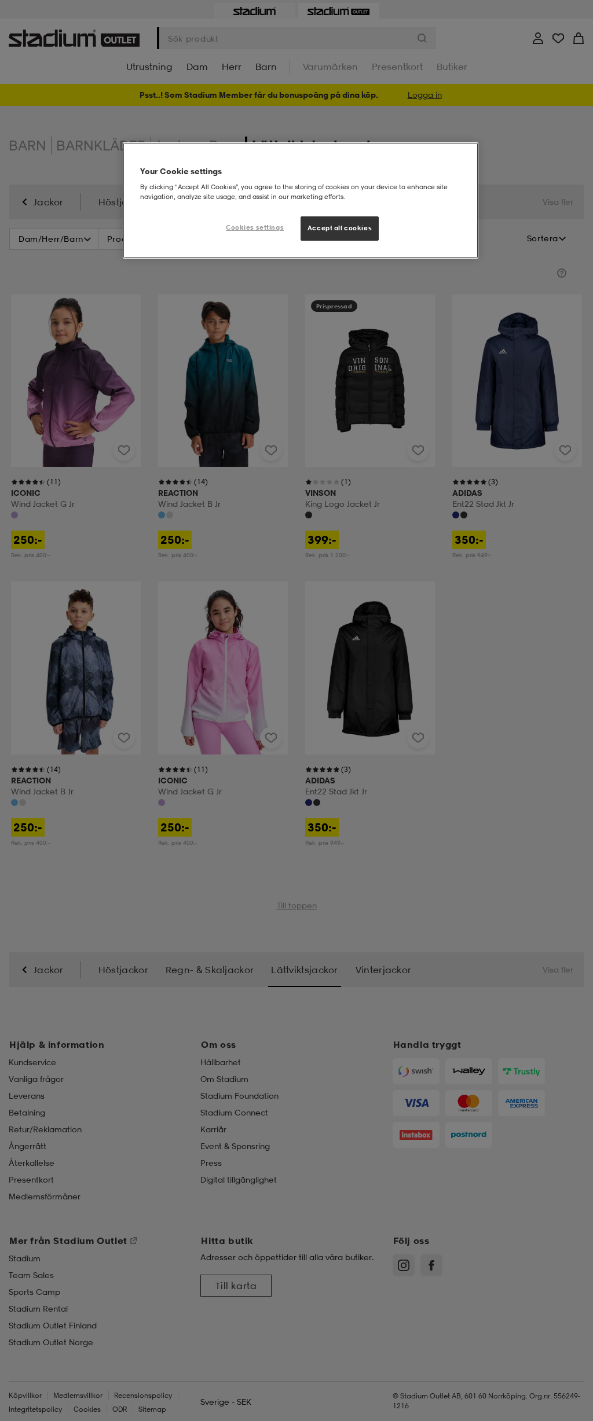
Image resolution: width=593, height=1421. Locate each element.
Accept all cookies (340, 228)
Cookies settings (255, 227)
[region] (300, 200)
